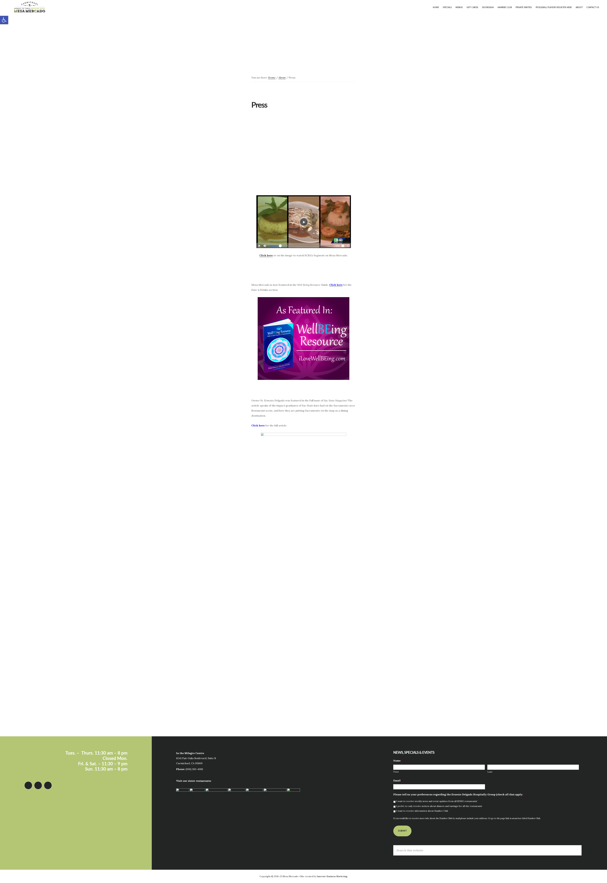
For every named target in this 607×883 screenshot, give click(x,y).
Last (490, 772)
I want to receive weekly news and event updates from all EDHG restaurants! (436, 801)
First (396, 772)
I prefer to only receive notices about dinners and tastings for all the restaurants (439, 806)
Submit (402, 831)
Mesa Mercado (30, 6)
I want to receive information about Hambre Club (422, 810)
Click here (266, 255)
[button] (4, 20)
